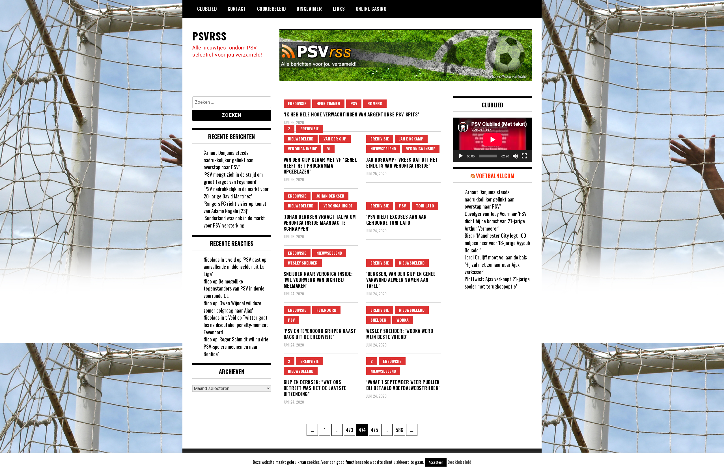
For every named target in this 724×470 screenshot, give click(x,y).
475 (375, 430)
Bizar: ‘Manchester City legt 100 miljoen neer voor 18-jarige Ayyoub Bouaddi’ (497, 243)
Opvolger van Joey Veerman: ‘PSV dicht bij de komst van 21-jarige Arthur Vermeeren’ (496, 221)
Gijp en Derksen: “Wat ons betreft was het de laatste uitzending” (315, 388)
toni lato (425, 206)
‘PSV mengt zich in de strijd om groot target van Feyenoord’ (233, 178)
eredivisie (297, 103)
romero (374, 103)
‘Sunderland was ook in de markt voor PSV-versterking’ (234, 221)
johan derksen (330, 196)
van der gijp (335, 139)
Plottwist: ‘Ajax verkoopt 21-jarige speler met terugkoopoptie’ (497, 282)
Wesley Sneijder (303, 263)
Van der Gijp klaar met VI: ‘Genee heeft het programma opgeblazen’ (320, 165)
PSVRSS (209, 35)
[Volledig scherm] (524, 156)
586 (400, 430)
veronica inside (302, 148)
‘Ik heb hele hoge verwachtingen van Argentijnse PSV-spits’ (351, 114)
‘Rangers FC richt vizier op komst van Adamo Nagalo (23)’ (235, 207)
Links (339, 8)
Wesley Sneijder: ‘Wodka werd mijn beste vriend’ (399, 334)
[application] (492, 140)
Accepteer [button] (436, 462)
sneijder (378, 320)
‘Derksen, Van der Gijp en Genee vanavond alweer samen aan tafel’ (401, 279)
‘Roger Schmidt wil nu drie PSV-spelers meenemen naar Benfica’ (236, 346)
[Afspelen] (461, 156)
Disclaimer (309, 8)
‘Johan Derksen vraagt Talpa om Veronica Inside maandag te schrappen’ (320, 222)
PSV (353, 103)
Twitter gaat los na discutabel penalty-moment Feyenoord (236, 324)
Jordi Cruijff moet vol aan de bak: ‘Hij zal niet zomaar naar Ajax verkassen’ (496, 264)
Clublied (207, 8)
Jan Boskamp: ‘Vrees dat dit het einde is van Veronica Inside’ (402, 162)
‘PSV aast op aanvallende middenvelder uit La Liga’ (235, 267)
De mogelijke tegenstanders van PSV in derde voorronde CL (234, 288)
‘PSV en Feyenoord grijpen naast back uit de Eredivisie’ (320, 334)
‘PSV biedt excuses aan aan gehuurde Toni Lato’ (396, 219)
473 (350, 430)
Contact (237, 8)
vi (328, 148)
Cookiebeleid (271, 8)
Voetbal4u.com (495, 176)
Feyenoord (326, 310)
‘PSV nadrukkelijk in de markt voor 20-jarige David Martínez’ (236, 192)
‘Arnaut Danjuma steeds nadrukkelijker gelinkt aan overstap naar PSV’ (228, 160)
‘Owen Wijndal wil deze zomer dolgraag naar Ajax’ (232, 306)
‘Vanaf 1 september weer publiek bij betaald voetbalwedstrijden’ (403, 385)
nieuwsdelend (300, 139)
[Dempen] (515, 156)
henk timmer (328, 103)
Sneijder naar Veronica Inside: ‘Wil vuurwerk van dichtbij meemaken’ (318, 279)
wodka (403, 320)
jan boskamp (411, 139)
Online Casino (371, 8)
